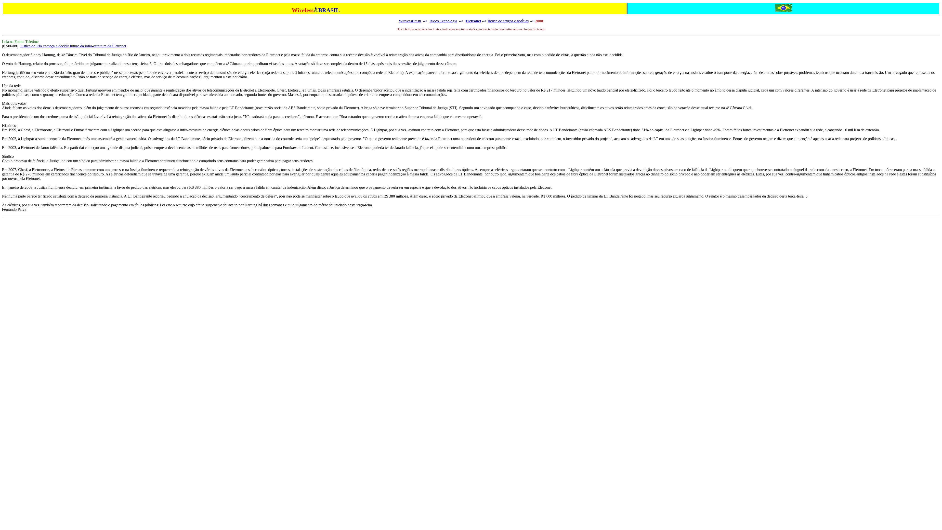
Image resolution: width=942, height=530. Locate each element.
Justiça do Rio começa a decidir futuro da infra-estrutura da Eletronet (73, 46)
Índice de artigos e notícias (508, 21)
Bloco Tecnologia (443, 21)
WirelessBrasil (410, 21)
